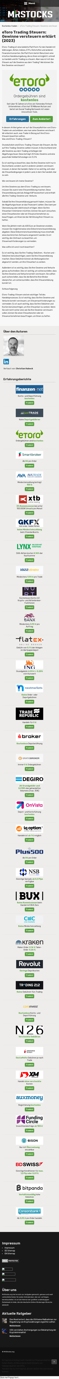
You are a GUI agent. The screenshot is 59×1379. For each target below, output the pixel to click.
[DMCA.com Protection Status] (10, 1261)
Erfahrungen (17, 119)
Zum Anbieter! (41, 119)
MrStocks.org (7, 1294)
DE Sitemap (10, 1251)
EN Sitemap (10, 1253)
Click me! (10, 1377)
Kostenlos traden (9, 26)
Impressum (10, 1248)
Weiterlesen (15, 1326)
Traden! (29, 403)
